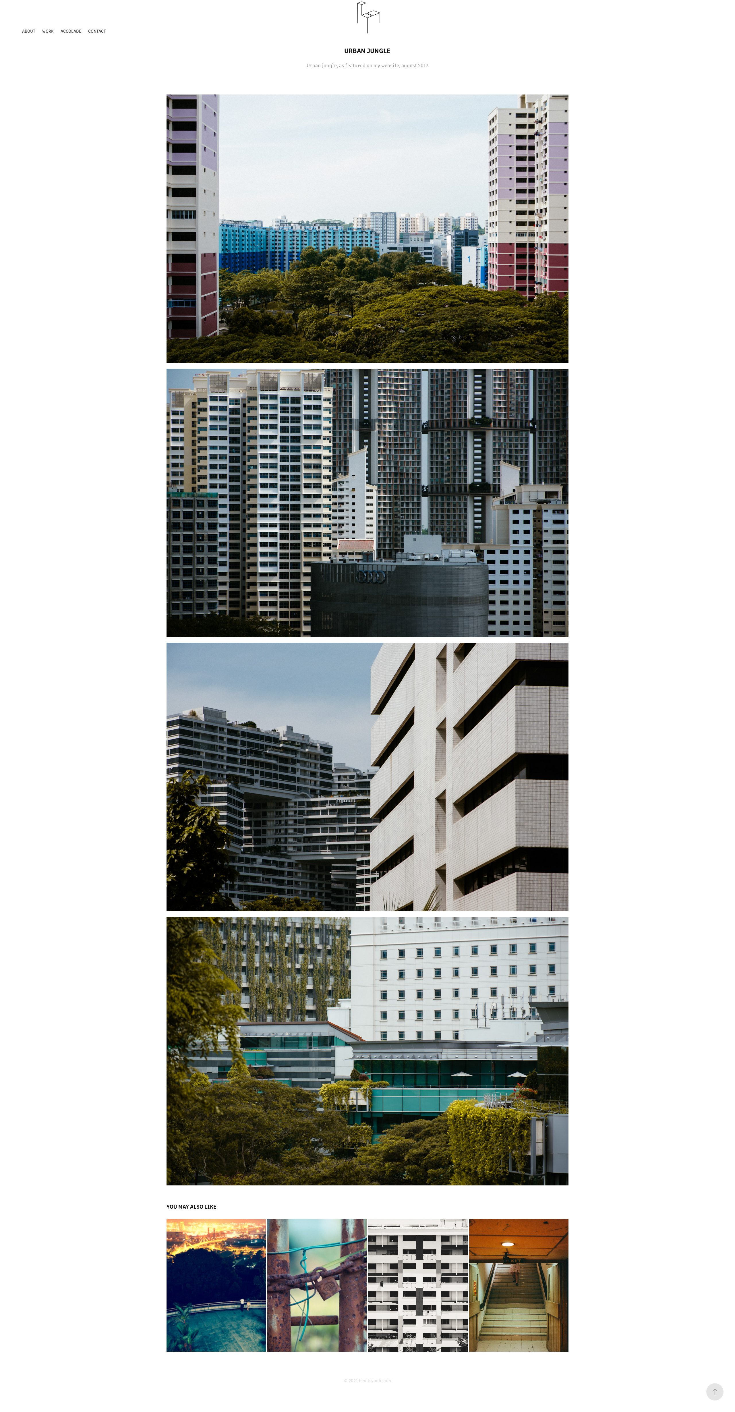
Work (48, 31)
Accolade (71, 31)
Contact (97, 31)
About (28, 31)
